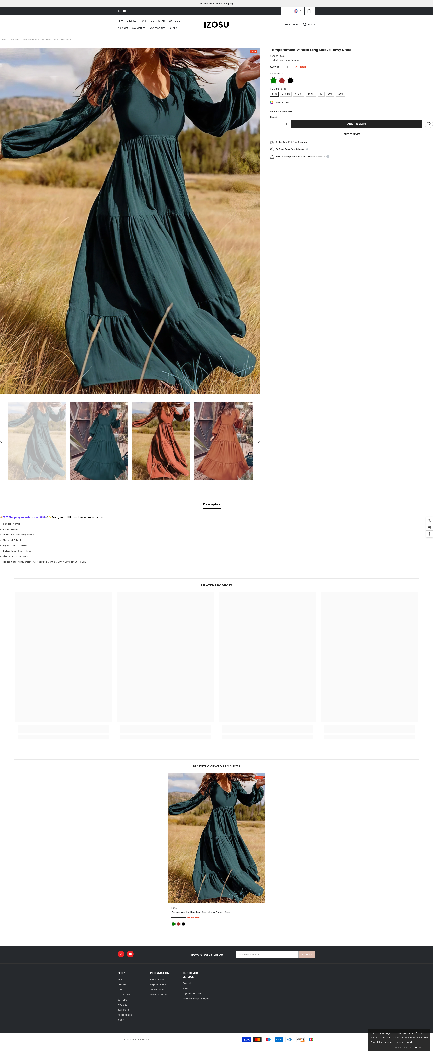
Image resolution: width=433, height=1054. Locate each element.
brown (179, 924)
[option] (130, 221)
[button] (258, 441)
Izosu (282, 55)
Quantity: (275, 117)
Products (14, 39)
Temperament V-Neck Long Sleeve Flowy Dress (201, 912)
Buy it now (352, 134)
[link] (310, 11)
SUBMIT (307, 954)
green (174, 924)
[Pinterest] (119, 11)
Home (3, 39)
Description (212, 504)
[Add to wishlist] (429, 124)
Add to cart (356, 124)
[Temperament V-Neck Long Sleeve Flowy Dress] (216, 838)
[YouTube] (124, 11)
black (184, 924)
